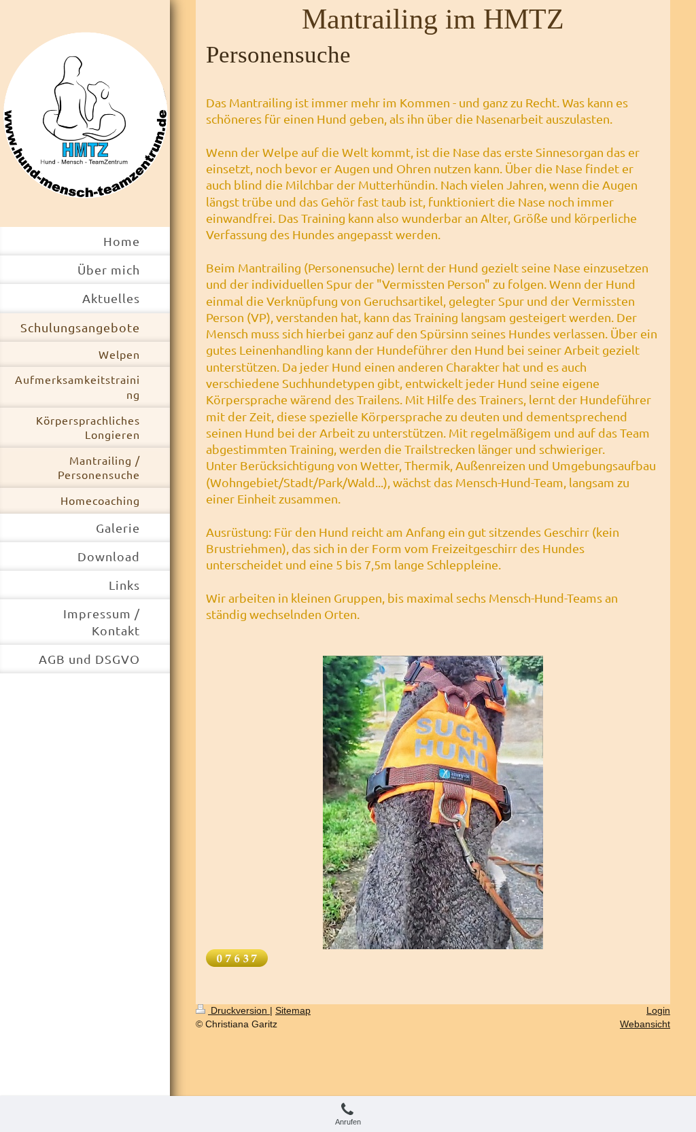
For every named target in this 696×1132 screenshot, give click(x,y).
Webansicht (645, 1024)
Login (658, 1010)
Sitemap (293, 1010)
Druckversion (239, 1010)
